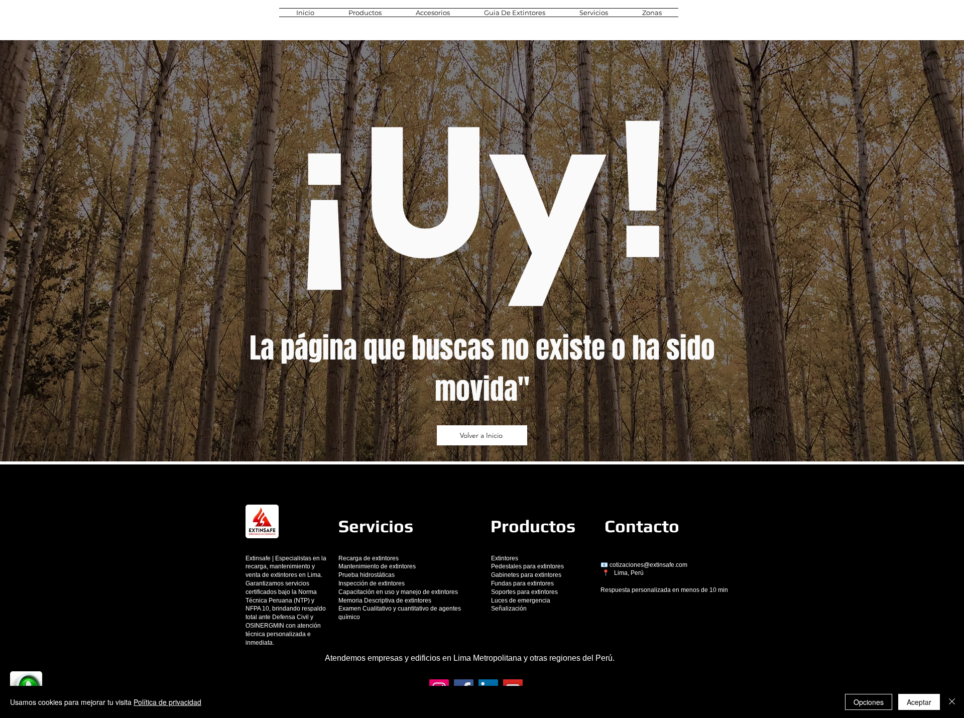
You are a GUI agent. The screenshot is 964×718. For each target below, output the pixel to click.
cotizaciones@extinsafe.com (648, 564)
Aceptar (919, 702)
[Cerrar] (952, 702)
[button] (365, 13)
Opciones (869, 702)
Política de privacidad (167, 702)
